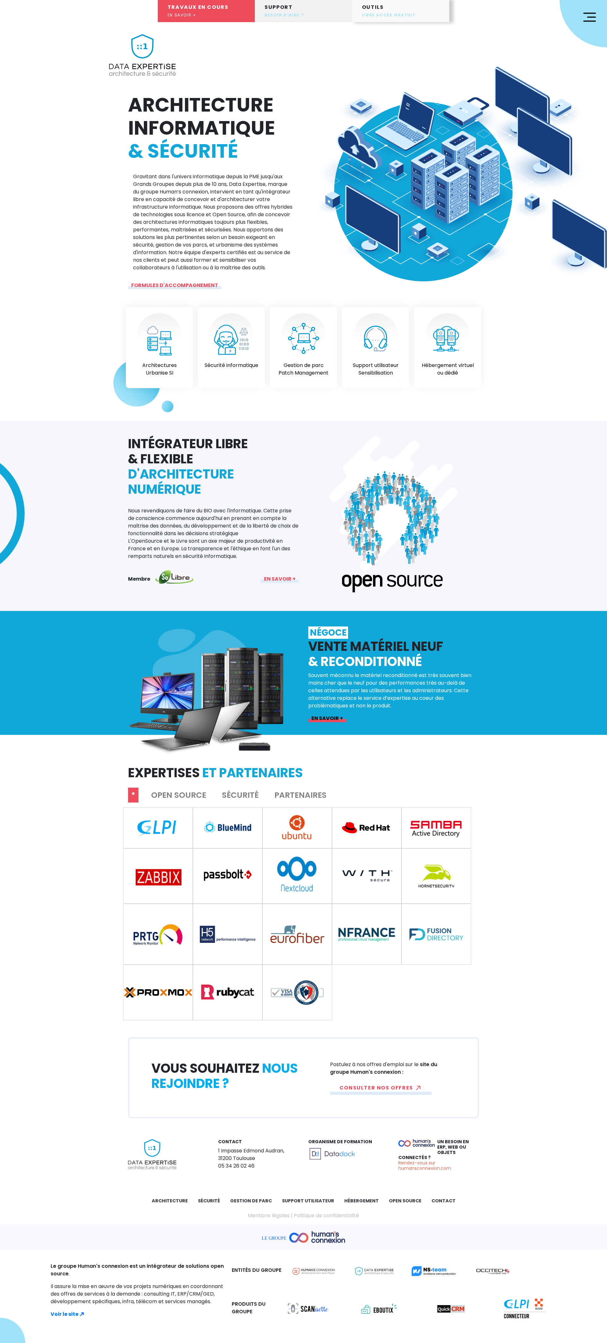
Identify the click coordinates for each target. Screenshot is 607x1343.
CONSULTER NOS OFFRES (377, 1087)
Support (284, 10)
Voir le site (64, 1314)
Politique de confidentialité (326, 1215)
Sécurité (209, 1201)
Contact (444, 1201)
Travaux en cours (198, 10)
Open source (405, 1201)
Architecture (170, 1201)
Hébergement (361, 1201)
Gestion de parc (251, 1201)
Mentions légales (269, 1215)
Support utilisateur (308, 1201)
